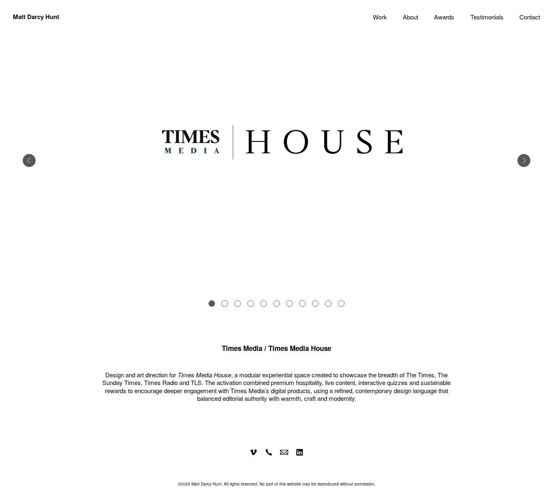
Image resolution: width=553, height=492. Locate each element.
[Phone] (268, 452)
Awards (444, 17)
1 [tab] (211, 303)
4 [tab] (250, 303)
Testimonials (487, 17)
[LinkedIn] (299, 452)
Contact (529, 17)
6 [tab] (276, 303)
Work (380, 17)
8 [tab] (302, 303)
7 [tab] (289, 303)
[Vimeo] (253, 452)
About (410, 17)
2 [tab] (224, 303)
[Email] (284, 452)
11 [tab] (341, 303)
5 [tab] (263, 303)
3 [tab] (237, 303)
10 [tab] (328, 303)
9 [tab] (315, 303)
